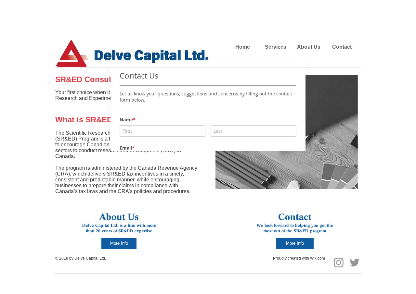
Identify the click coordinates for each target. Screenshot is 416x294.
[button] (322, 132)
